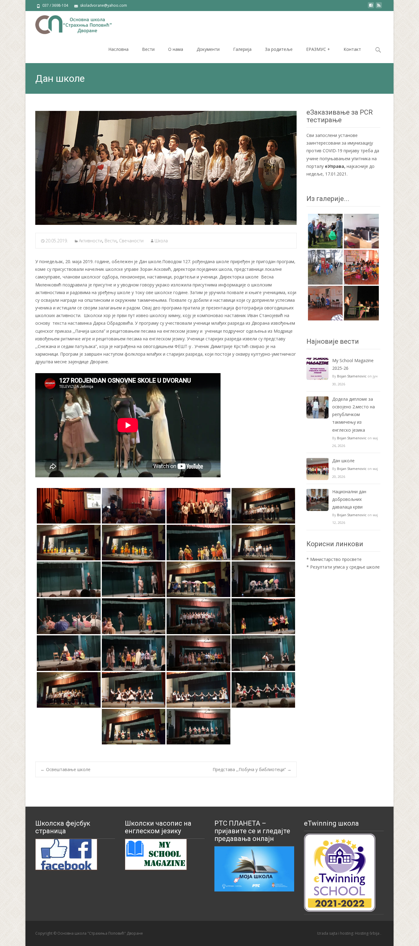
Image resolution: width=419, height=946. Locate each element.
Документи (208, 49)
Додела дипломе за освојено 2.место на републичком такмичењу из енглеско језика (353, 414)
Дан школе (343, 461)
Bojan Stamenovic (352, 376)
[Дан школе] (166, 168)
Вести (148, 49)
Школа (161, 241)
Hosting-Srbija (367, 933)
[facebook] (371, 7)
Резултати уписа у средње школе (345, 567)
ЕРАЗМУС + (318, 49)
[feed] (379, 7)
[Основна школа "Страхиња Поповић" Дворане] (68, 23)
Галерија (242, 49)
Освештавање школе (65, 769)
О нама (175, 49)
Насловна (118, 49)
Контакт (352, 49)
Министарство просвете (336, 559)
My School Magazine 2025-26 (353, 364)
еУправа (334, 166)
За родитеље (279, 49)
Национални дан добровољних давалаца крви (349, 499)
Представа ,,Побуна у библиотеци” (252, 769)
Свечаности (131, 241)
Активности (90, 241)
